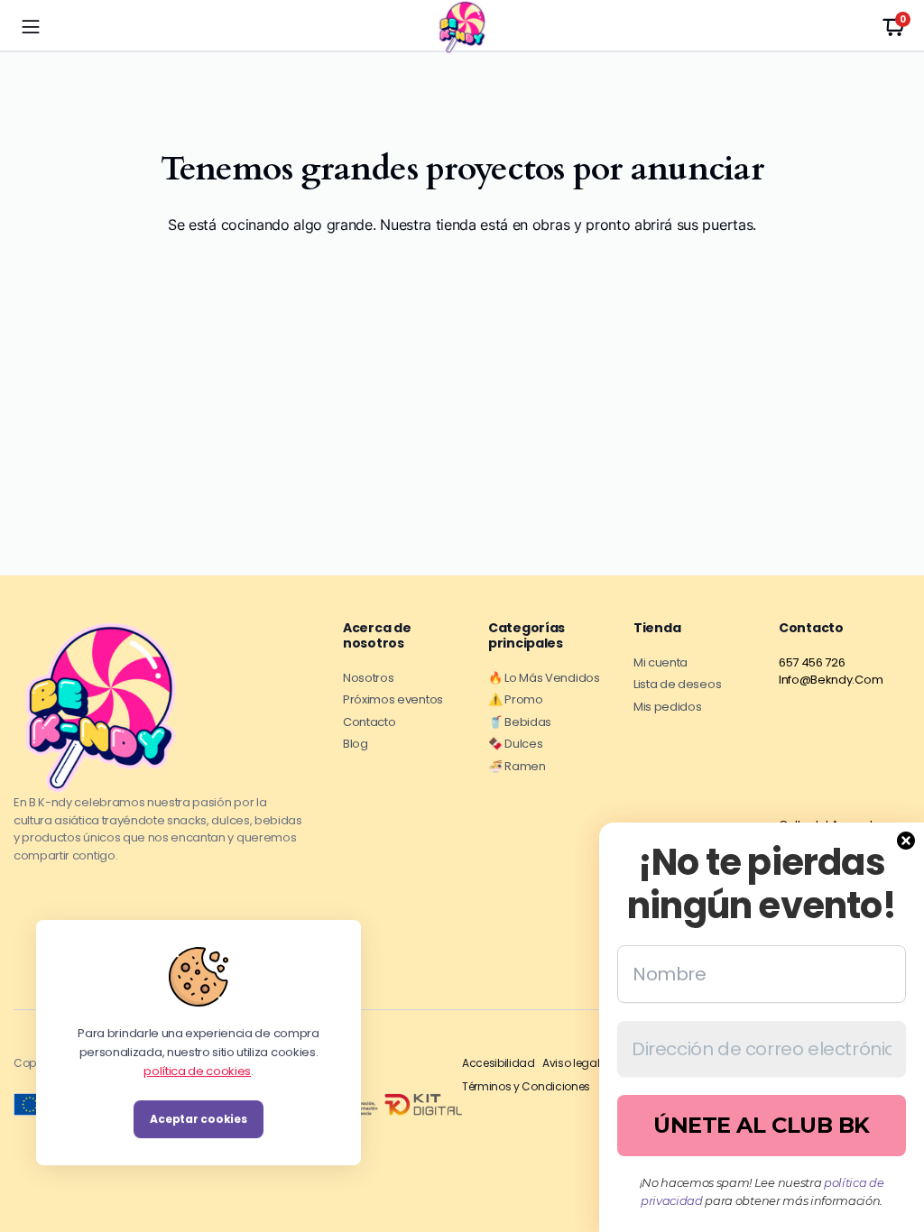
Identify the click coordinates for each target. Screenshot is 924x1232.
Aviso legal (570, 1063)
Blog (355, 743)
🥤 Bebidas (519, 722)
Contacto (369, 722)
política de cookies (197, 1070)
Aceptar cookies (198, 1118)
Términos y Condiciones (526, 1086)
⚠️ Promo (515, 699)
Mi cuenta (660, 662)
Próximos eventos (393, 699)
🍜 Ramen (517, 766)
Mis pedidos (667, 706)
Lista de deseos (677, 684)
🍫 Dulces (515, 743)
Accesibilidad (498, 1063)
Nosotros (368, 677)
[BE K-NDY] (462, 27)
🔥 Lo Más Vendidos (544, 677)
